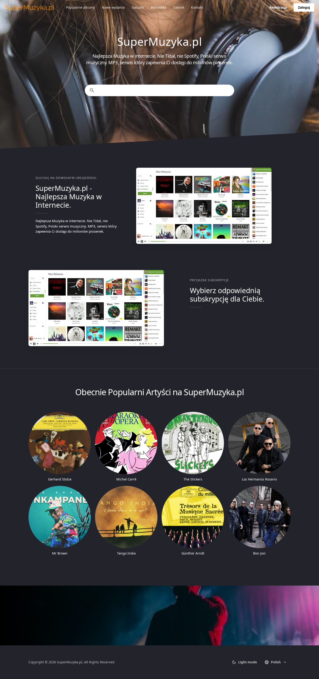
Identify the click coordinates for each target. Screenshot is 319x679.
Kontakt (197, 7)
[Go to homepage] (30, 7)
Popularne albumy (80, 7)
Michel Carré (126, 479)
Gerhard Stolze (59, 479)
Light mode (247, 662)
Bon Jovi (259, 553)
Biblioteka (158, 7)
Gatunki (138, 7)
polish (276, 662)
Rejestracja (278, 7)
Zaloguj (304, 7)
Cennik (178, 7)
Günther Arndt (192, 553)
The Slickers (193, 479)
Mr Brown (59, 553)
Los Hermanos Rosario (259, 479)
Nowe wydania (113, 7)
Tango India (126, 553)
